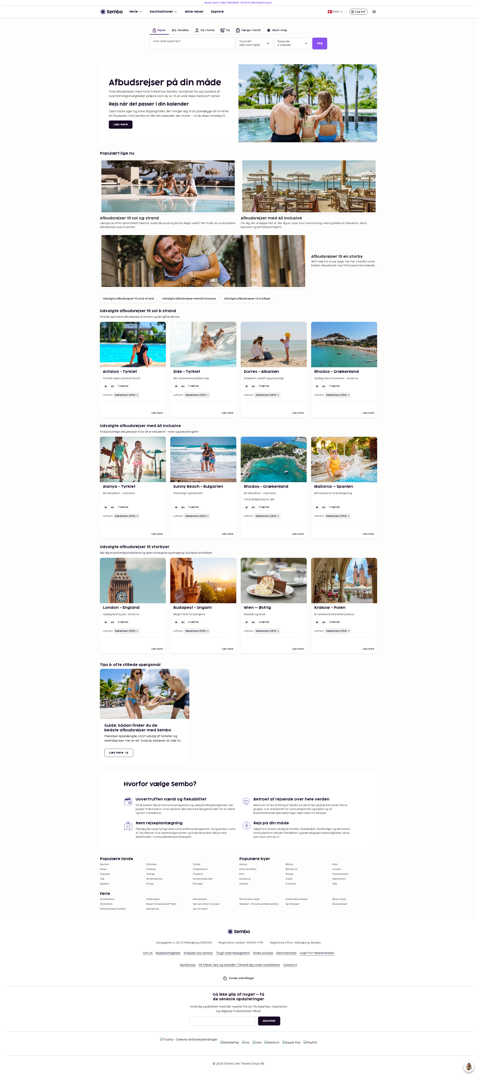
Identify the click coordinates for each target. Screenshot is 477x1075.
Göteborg (244, 879)
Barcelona (291, 869)
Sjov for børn (200, 909)
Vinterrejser (152, 899)
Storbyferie (106, 904)
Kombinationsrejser (297, 899)
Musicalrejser (339, 904)
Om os (148, 953)
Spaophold (152, 909)
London (336, 869)
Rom (241, 874)
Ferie (133, 11)
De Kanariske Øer (203, 879)
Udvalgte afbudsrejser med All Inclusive (189, 298)
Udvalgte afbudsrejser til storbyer (247, 298)
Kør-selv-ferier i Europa (206, 904)
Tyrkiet (196, 864)
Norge (150, 883)
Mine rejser (194, 11)
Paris (335, 864)
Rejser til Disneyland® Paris (161, 904)
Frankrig (151, 869)
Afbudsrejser (200, 899)
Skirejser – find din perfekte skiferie (259, 904)
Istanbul (243, 883)
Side (334, 883)
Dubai (289, 879)
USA (102, 879)
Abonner (269, 1021)
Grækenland (200, 869)
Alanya (243, 864)
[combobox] (192, 45)
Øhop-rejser (339, 899)
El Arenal (291, 883)
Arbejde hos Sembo (198, 953)
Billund (289, 864)
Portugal (198, 883)
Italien (103, 869)
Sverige (150, 874)
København (339, 879)
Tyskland (105, 874)
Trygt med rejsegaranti (233, 953)
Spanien (104, 864)
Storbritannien (154, 879)
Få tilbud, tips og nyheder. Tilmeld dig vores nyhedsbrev (239, 965)
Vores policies (263, 953)
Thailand (198, 874)
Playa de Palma (247, 869)
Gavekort (290, 965)
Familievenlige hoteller (113, 909)
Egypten (104, 883)
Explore (217, 11)
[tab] (159, 31)
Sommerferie (107, 899)
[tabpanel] (238, 44)
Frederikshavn (340, 874)
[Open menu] (374, 12)
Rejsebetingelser (168, 953)
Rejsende (283, 41)
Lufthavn (108, 395)
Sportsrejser (292, 904)
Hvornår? (245, 41)
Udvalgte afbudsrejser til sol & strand (128, 298)
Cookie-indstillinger (241, 978)
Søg (320, 43)
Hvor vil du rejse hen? (166, 41)
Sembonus (188, 965)
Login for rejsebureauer (317, 953)
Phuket (289, 874)
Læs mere (120, 124)
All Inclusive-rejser (249, 899)
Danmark (151, 864)
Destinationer (161, 11)
